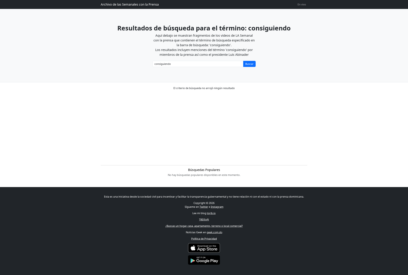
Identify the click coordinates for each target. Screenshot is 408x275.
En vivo (302, 4)
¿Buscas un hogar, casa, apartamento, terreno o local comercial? (204, 226)
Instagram (217, 207)
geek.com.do (214, 232)
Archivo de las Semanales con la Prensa (130, 4)
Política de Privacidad (204, 238)
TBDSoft (204, 219)
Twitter (204, 207)
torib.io (211, 213)
